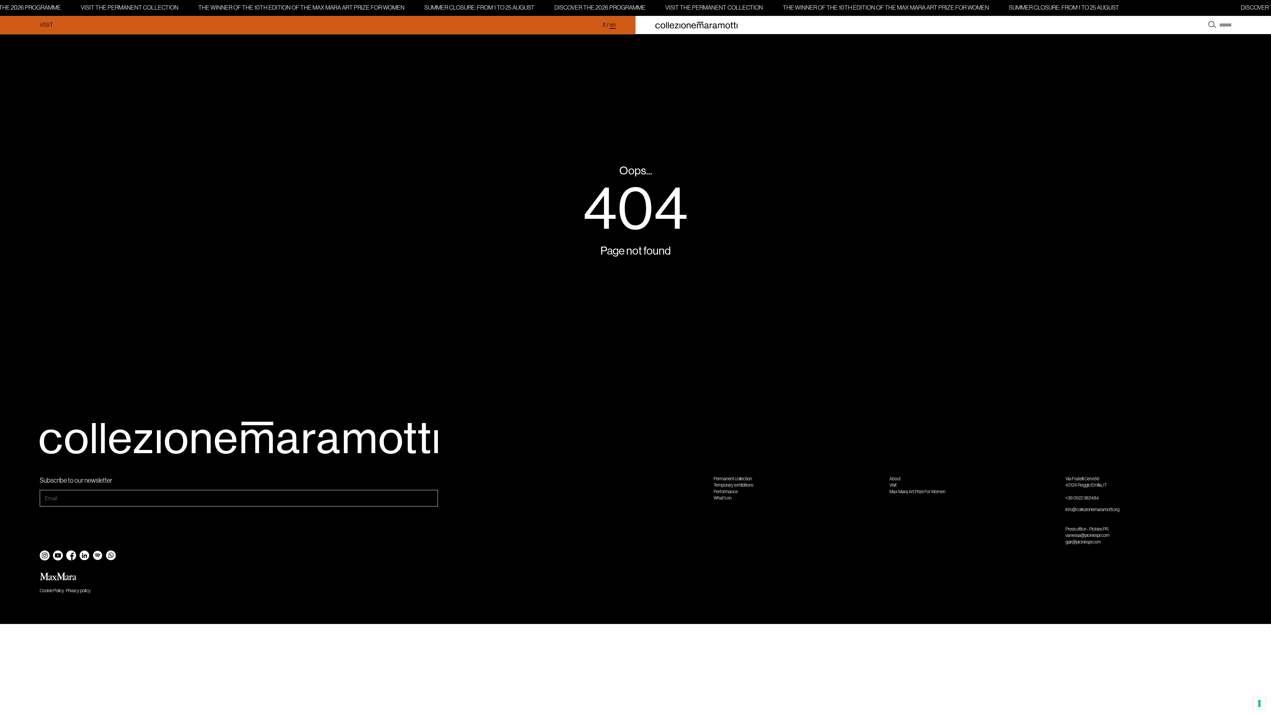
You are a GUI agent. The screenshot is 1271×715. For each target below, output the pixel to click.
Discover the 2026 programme (596, 7)
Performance (726, 491)
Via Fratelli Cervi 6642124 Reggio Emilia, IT (1086, 482)
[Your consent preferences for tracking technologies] (1259, 703)
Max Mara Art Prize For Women (917, 491)
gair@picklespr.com (1083, 542)
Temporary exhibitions (733, 485)
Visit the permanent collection (126, 7)
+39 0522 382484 (1082, 498)
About (895, 478)
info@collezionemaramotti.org (1092, 509)
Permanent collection (733, 478)
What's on (722, 498)
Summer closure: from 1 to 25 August (476, 7)
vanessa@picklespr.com (1087, 535)
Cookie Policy (52, 590)
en (613, 25)
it (604, 25)
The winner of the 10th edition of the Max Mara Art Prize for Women (298, 7)
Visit (46, 25)
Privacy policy (78, 590)
